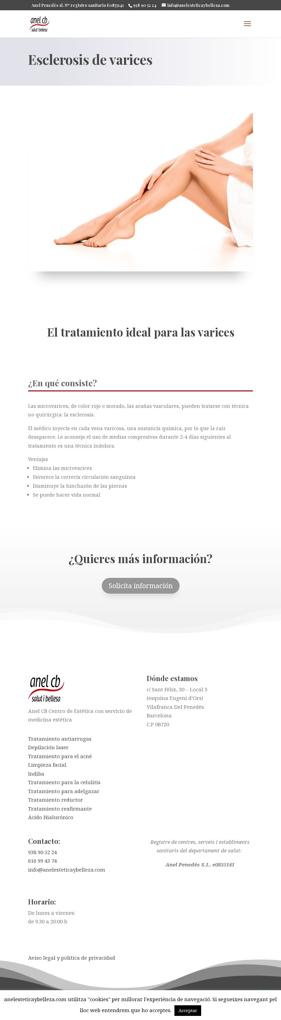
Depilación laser (48, 747)
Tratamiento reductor (55, 799)
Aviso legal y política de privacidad (71, 957)
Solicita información (141, 585)
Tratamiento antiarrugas (59, 738)
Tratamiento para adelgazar (63, 791)
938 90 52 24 (42, 852)
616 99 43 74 (42, 860)
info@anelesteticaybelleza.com (66, 869)
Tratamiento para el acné (60, 756)
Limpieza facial (47, 764)
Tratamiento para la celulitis (64, 782)
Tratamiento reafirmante (60, 808)
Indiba (36, 773)
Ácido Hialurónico (50, 817)
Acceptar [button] (188, 1010)
